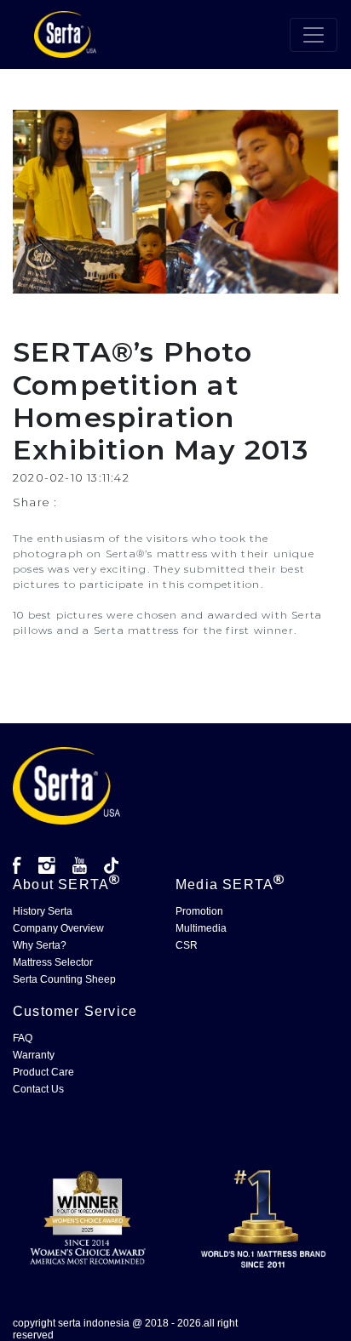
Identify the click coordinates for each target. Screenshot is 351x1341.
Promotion (199, 911)
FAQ (22, 1038)
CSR (187, 945)
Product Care (43, 1072)
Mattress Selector (53, 962)
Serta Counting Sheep (64, 979)
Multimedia (201, 928)
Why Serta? (39, 945)
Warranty (34, 1055)
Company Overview (58, 928)
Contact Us (38, 1089)
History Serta (42, 911)
